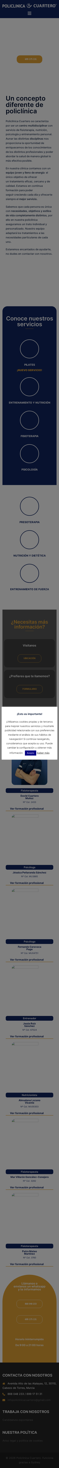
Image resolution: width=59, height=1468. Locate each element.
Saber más (43, 752)
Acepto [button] (30, 753)
